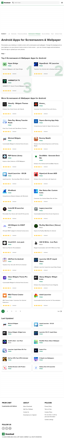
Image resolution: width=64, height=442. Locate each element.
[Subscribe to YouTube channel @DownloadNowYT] (10, 428)
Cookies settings (49, 419)
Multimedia (13, 33)
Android (3, 34)
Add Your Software (28, 409)
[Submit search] (13, 2)
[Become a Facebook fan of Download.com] (3, 428)
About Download (27, 406)
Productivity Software (22, 33)
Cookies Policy (48, 412)
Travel (52, 33)
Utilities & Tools (58, 33)
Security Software (46, 33)
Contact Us (26, 412)
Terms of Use (48, 409)
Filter (2, 54)
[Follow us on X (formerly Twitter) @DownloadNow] (6, 428)
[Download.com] (5, 3)
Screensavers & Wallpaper (34, 34)
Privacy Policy (48, 406)
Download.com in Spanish (30, 415)
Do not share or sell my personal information (51, 415)
